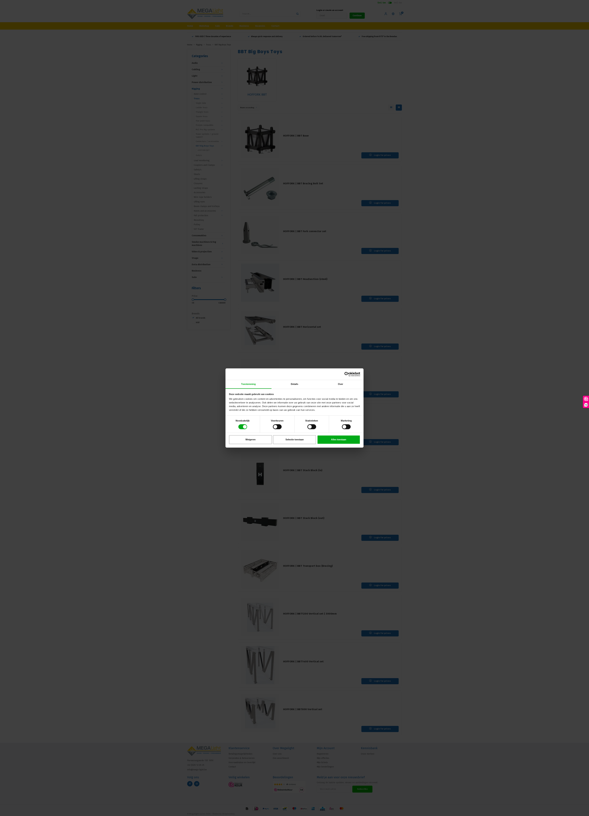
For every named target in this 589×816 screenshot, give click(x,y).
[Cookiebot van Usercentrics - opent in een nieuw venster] (346, 374)
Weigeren (250, 439)
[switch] (277, 426)
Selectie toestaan (294, 439)
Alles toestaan (338, 439)
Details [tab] (294, 384)
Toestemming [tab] (248, 384)
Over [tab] (340, 384)
